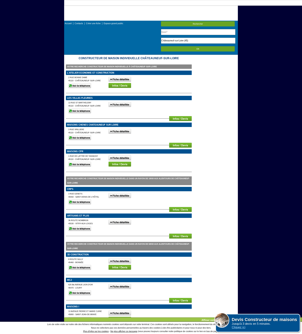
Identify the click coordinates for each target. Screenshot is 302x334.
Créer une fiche (93, 23)
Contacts (79, 23)
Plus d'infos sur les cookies (96, 331)
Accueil (68, 23)
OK (197, 49)
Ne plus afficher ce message (123, 331)
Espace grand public (113, 23)
